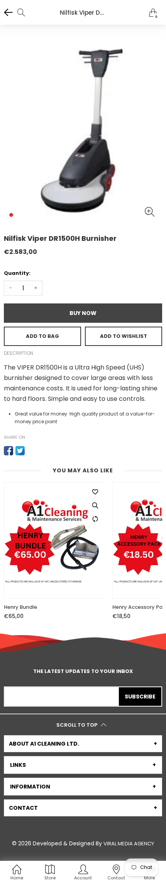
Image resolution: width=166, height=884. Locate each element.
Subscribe (140, 696)
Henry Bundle (20, 607)
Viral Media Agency (128, 843)
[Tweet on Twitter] (20, 450)
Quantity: (17, 273)
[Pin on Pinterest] (31, 450)
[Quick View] (95, 505)
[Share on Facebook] (8, 450)
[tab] (83, 743)
